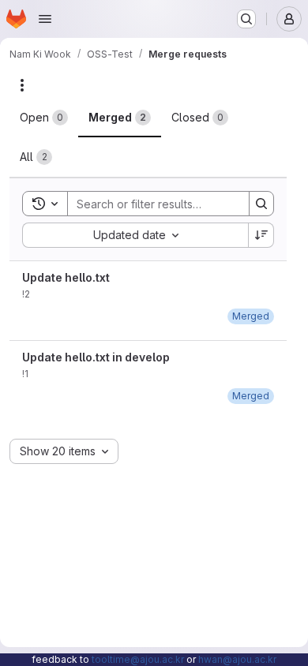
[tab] (43, 117)
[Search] (261, 203)
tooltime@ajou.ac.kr (138, 659)
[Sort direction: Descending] (261, 235)
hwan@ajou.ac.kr (237, 659)
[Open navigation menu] (45, 19)
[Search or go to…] (246, 18)
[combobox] (135, 235)
